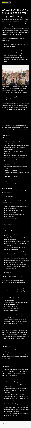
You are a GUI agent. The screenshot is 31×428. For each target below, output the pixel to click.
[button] (28, 2)
